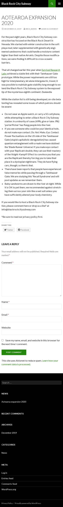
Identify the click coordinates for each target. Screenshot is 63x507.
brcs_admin (31, 29)
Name (5, 301)
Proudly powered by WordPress (28, 503)
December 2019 (9, 432)
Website (6, 327)
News (4, 452)
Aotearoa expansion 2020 (14, 401)
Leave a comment (49, 29)
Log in (4, 473)
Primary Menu (59, 3)
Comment (7, 262)
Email (5, 314)
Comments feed (9, 484)
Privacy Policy (7, 503)
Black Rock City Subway (16, 3)
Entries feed (7, 478)
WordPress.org (9, 489)
